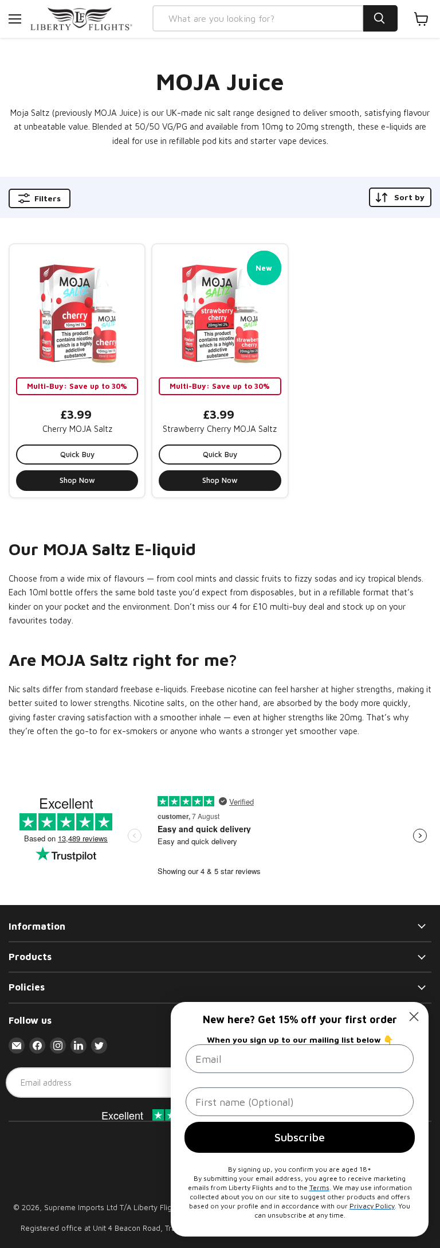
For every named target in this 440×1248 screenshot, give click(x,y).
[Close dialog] (414, 1017)
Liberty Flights (157, 1207)
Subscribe (299, 1137)
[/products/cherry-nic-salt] (77, 312)
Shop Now (77, 480)
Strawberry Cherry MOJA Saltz (220, 429)
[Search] (380, 18)
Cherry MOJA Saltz (77, 429)
